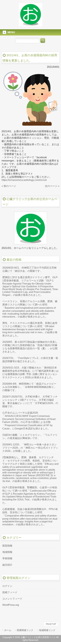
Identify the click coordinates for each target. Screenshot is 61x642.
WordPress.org (10, 605)
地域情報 (7, 552)
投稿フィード (9, 592)
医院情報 (7, 545)
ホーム (7, 630)
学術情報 (7, 558)
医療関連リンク (25, 630)
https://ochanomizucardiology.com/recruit (24, 180)
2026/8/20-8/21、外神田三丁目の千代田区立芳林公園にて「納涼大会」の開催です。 (29, 269)
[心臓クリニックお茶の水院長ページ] (30, 25)
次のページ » (52, 186)
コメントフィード (12, 598)
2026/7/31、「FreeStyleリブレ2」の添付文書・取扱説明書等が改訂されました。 (30, 360)
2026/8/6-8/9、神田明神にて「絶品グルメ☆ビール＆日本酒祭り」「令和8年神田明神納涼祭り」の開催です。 (29, 387)
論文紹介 (7, 564)
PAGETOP (51, 624)
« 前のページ (9, 186)
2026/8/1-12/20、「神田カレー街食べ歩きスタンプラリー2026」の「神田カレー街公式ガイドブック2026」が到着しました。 (30, 447)
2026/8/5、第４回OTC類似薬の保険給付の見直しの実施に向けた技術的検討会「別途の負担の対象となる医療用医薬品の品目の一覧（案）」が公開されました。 (29, 347)
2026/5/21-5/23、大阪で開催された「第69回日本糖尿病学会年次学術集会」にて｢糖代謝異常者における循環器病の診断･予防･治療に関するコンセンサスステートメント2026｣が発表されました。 (30, 372)
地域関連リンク (47, 630)
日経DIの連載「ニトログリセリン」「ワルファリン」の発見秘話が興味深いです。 (29, 436)
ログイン (7, 586)
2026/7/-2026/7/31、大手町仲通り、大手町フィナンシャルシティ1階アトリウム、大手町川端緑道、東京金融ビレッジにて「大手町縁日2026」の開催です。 (30, 401)
